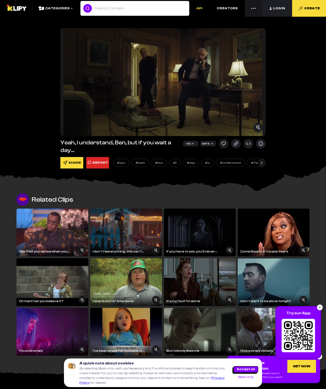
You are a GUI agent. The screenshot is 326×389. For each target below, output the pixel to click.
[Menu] (253, 8)
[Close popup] (320, 307)
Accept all (246, 369)
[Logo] (16, 8)
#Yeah (256, 162)
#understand (230, 162)
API (199, 8)
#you (121, 162)
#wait (140, 162)
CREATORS (227, 8)
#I (175, 162)
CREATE (312, 8)
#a (207, 162)
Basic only (246, 377)
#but (159, 162)
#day (191, 162)
